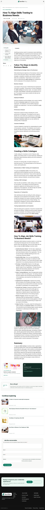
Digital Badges (36, 495)
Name (4, 449)
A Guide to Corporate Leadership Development (19, 399)
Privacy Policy (35, 508)
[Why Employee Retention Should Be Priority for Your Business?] (4, 411)
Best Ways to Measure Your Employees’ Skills (19, 427)
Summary (6, 59)
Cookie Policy (41, 508)
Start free (30, 481)
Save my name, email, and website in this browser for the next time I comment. (31, 460)
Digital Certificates (37, 497)
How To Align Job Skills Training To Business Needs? (8, 57)
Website (4, 459)
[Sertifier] (22, 1)
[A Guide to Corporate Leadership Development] (4, 402)
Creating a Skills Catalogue (7, 54)
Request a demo (37, 481)
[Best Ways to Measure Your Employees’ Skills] (4, 430)
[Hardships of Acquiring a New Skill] (4, 420)
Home (4, 7)
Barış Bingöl (6, 18)
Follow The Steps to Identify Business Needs (8, 51)
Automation (24, 497)
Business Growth (25, 495)
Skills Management (9, 7)
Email (4, 454)
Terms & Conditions (28, 508)
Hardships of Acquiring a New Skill (16, 418)
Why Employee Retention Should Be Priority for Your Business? (22, 408)
